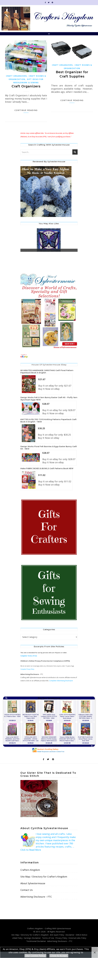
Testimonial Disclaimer (36, 941)
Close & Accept (59, 955)
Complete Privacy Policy (27, 669)
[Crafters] (49, 527)
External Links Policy (77, 938)
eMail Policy (17, 938)
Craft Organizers (16, 76)
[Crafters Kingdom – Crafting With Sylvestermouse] (49, 18)
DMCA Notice (81, 934)
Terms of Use (48, 938)
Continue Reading (26, 110)
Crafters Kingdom (30, 869)
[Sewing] (49, 592)
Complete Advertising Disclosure (61, 681)
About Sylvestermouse (32, 883)
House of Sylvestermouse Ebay (49, 364)
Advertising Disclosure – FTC (36, 896)
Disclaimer (70, 934)
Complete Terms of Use (28, 656)
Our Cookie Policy (35, 955)
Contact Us (26, 889)
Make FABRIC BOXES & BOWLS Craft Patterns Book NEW (46, 468)
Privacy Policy (61, 938)
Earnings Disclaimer (32, 938)
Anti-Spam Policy (57, 934)
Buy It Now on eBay (49, 388)
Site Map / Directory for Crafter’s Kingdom (43, 876)
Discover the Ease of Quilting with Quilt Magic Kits (38, 251)
